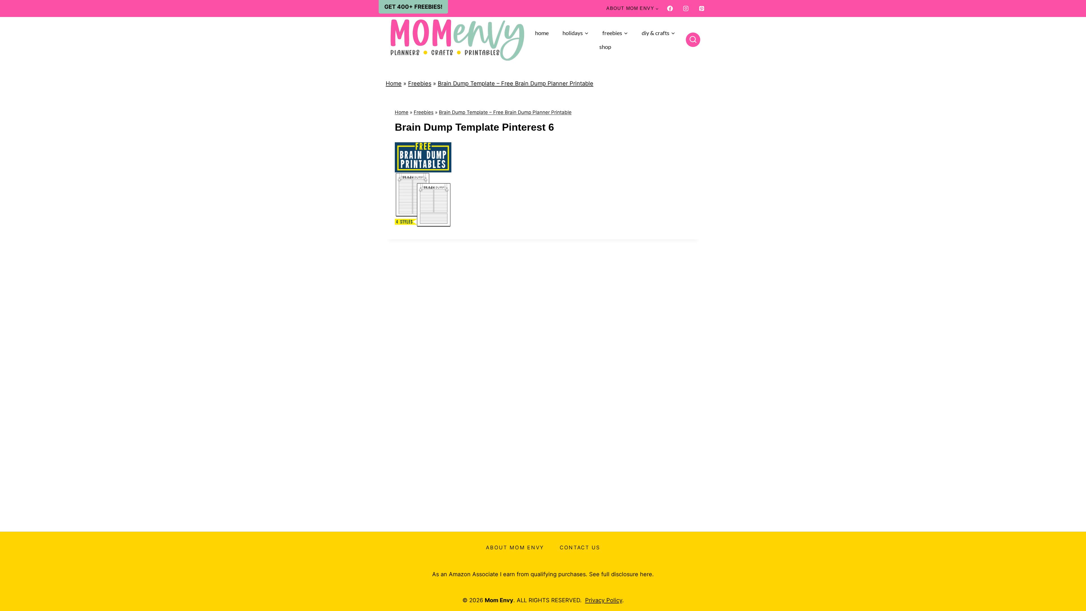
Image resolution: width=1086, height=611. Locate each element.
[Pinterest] (701, 8)
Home (542, 32)
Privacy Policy (603, 600)
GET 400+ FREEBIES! (413, 6)
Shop (605, 46)
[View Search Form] (693, 40)
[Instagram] (685, 8)
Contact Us (580, 547)
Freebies (419, 83)
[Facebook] (670, 8)
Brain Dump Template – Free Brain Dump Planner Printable (515, 83)
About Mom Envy (515, 547)
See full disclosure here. (621, 574)
